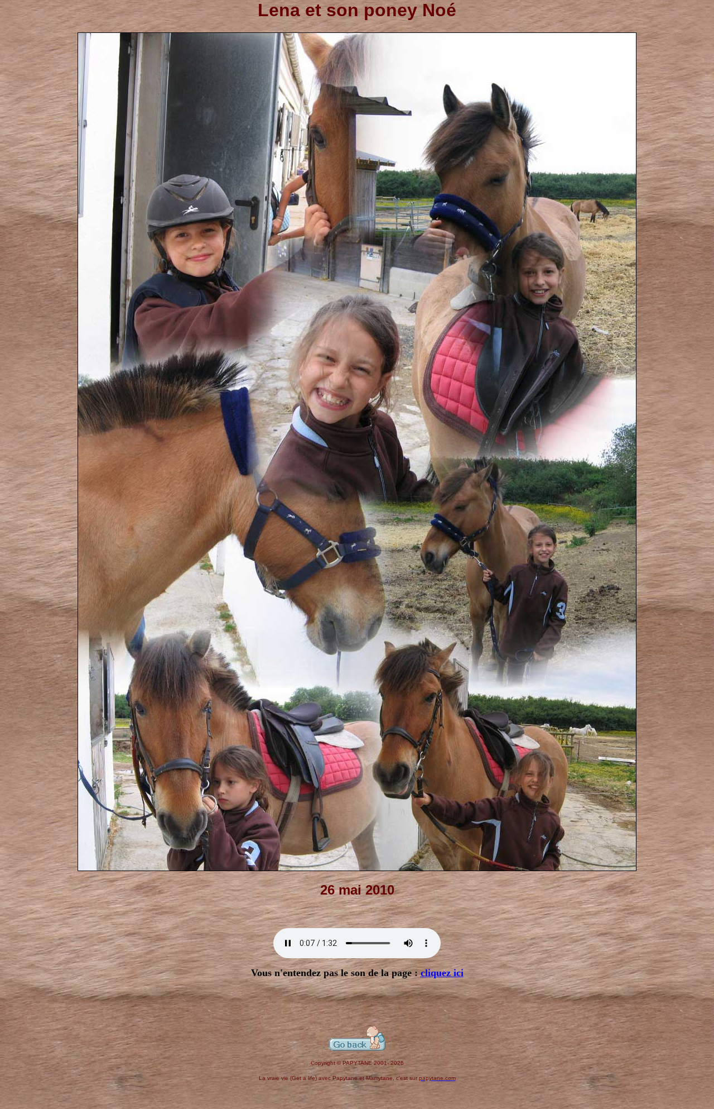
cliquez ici (442, 972)
